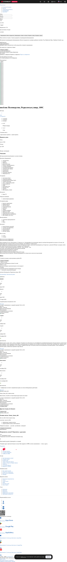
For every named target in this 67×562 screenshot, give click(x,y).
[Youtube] (3, 507)
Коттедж (2, 303)
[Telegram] (3, 500)
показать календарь (4, 260)
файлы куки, (23, 557)
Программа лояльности (8, 494)
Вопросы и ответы (7, 466)
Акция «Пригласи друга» (8, 461)
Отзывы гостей (6, 459)
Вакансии (5, 490)
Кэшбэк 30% (5, 460)
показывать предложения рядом (9, 270)
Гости (1, 19)
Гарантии (5, 464)
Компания (5, 489)
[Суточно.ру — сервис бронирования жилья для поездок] (6, 1)
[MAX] (3, 503)
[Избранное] (48, 1)
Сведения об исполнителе (6, 428)
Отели (4, 480)
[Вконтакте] (3, 505)
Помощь (4, 474)
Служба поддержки (7, 452)
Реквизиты (5, 491)
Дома (4, 482)
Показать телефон (4, 49)
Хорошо (48, 556)
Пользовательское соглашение (6, 560)
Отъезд (1, 16)
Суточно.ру (9, 556)
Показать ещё (3, 411)
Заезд (1, 14)
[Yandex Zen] (3, 508)
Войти (54, 1)
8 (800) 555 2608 (6, 453)
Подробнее (2, 446)
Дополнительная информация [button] (6, 239)
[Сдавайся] (40, 1)
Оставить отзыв (4, 406)
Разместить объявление (8, 472)
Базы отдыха (5, 484)
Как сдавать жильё (7, 470)
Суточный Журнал (7, 465)
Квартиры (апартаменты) (8, 478)
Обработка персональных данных (7, 561)
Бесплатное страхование (8, 473)
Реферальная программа (8, 492)
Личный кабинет (6, 451)
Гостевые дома (6, 483)
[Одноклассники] (3, 501)
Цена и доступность (5, 43)
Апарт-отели (5, 481)
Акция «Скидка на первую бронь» (10, 462)
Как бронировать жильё (8, 458)
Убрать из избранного (25, 54)
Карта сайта (2, 559)
